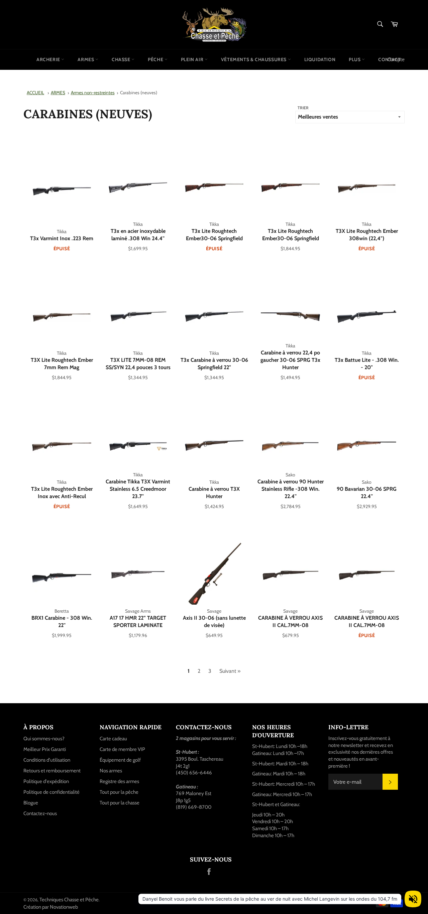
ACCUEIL (35, 92)
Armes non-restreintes (93, 92)
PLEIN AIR (193, 59)
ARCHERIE (48, 59)
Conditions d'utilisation (46, 760)
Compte (396, 59)
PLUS (355, 59)
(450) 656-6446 (194, 773)
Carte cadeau (113, 739)
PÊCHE (156, 59)
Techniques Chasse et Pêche (69, 900)
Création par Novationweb (50, 907)
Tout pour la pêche (119, 792)
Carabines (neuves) (138, 92)
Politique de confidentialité (51, 792)
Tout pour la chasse (119, 803)
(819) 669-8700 (193, 807)
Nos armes (111, 771)
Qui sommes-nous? (44, 739)
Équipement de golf (120, 760)
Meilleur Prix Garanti (44, 749)
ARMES (86, 59)
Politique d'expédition (46, 781)
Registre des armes (119, 781)
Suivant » (229, 671)
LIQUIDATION (320, 59)
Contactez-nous (40, 813)
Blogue (30, 803)
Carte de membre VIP (122, 749)
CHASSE (121, 59)
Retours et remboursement (52, 771)
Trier (303, 107)
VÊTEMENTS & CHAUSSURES (254, 59)
